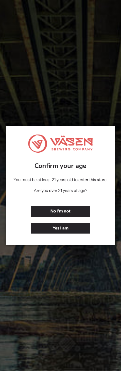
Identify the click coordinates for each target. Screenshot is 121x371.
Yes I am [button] (60, 228)
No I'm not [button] (60, 211)
